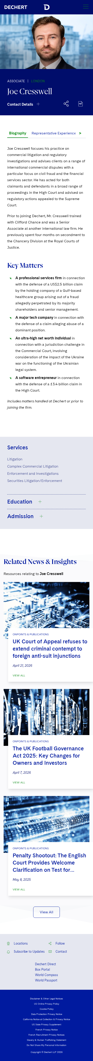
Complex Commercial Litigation (32, 466)
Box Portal (42, 969)
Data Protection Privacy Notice (46, 1014)
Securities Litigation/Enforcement (34, 481)
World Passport (46, 980)
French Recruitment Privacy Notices (46, 1034)
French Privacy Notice (46, 1029)
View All (19, 675)
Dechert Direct (45, 964)
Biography (17, 133)
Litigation (14, 459)
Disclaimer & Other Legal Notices (46, 998)
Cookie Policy (46, 1009)
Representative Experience (54, 133)
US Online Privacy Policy (46, 1003)
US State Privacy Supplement (46, 1024)
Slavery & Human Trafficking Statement (46, 1040)
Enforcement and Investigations (33, 473)
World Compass (46, 975)
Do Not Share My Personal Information (46, 1045)
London (38, 81)
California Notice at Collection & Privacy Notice (46, 1019)
